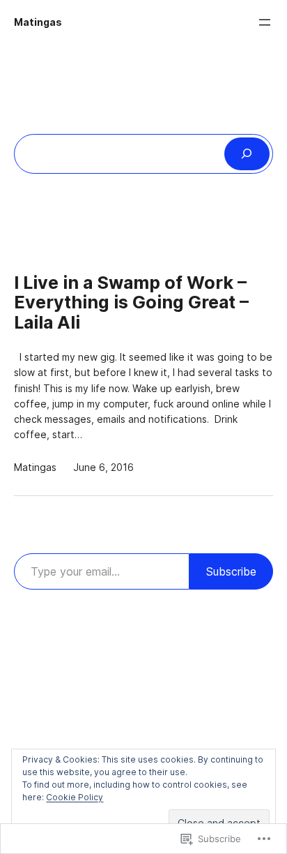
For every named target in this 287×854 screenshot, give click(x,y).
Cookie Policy (74, 797)
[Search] (247, 153)
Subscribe (231, 571)
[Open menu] (264, 22)
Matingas (38, 22)
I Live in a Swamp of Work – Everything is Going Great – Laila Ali (131, 303)
